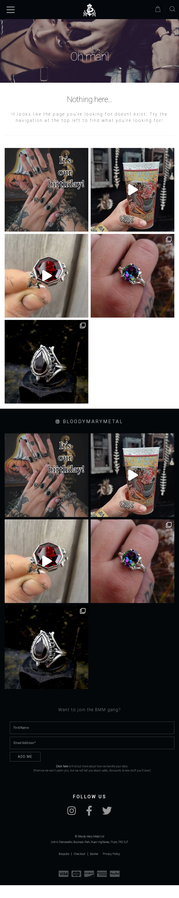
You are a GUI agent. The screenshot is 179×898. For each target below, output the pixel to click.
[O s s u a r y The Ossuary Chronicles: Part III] (46, 362)
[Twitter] (107, 813)
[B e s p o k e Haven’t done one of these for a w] (46, 276)
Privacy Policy (111, 854)
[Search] (172, 9)
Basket (94, 854)
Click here (62, 766)
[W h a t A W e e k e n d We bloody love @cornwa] (132, 190)
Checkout (80, 854)
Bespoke (64, 854)
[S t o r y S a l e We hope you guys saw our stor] (132, 276)
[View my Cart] (158, 9)
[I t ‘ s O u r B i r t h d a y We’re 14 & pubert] (46, 190)
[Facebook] (89, 813)
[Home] (89, 10)
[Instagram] (71, 813)
